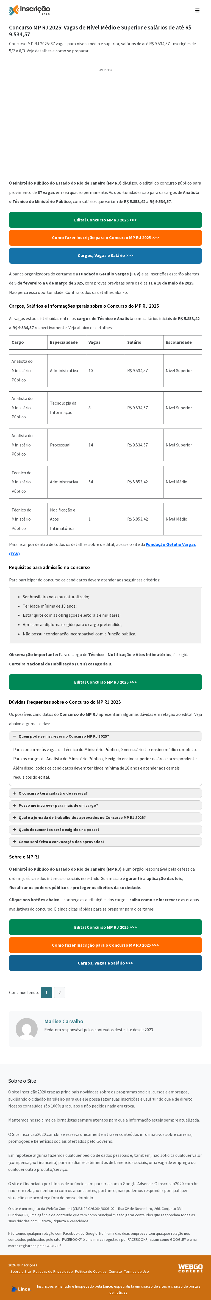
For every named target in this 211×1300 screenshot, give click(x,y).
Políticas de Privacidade (53, 1271)
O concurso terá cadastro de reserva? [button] (53, 793)
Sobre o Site (20, 1271)
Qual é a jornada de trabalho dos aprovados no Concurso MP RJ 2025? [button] (82, 817)
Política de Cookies (91, 1271)
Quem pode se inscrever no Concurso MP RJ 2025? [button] (64, 736)
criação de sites (154, 1286)
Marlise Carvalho (63, 1021)
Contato (115, 1271)
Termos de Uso (136, 1271)
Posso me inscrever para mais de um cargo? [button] (58, 805)
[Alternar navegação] (197, 10)
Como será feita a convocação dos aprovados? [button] (61, 841)
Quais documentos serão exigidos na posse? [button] (59, 829)
